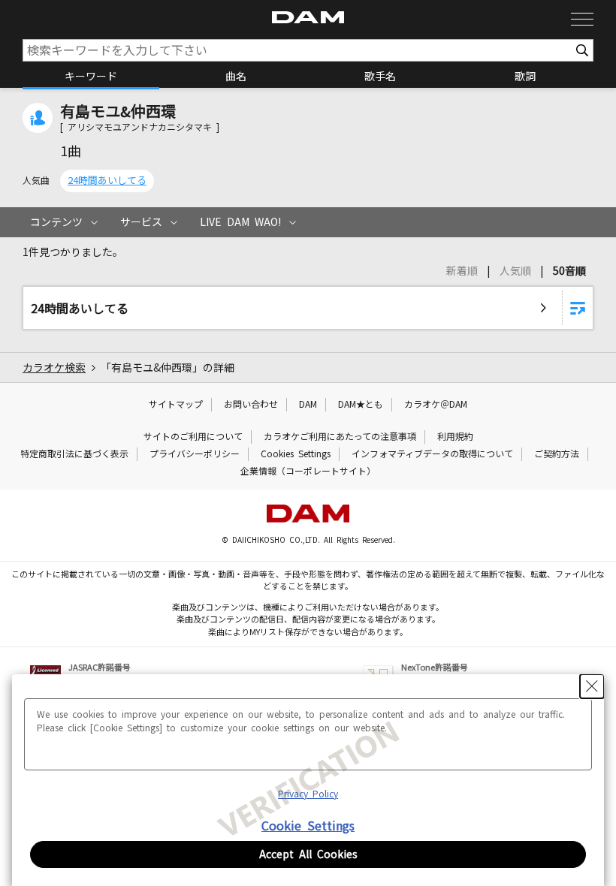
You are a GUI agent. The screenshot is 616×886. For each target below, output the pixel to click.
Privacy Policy (308, 794)
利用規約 (455, 436)
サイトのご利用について (193, 436)
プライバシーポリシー (194, 454)
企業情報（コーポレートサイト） (308, 471)
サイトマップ (176, 404)
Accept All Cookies (308, 854)
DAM (308, 404)
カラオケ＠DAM (435, 404)
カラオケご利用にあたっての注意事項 (340, 436)
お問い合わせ (251, 404)
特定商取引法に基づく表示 (74, 454)
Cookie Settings (308, 826)
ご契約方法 (556, 454)
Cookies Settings (296, 454)
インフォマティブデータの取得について (432, 454)
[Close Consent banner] (592, 686)
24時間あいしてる (107, 180)
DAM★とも (360, 404)
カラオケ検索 (54, 368)
